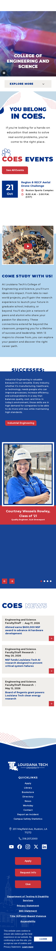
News (28, 801)
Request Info (28, 872)
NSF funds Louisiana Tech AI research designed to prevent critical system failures (23, 663)
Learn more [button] (27, 947)
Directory (28, 796)
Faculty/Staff (13, 623)
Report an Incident (28, 814)
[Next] (12, 581)
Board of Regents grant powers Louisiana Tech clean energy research (24, 695)
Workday (28, 805)
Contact (28, 810)
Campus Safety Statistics (28, 819)
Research (28, 652)
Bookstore (28, 792)
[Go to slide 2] (44, 581)
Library (28, 788)
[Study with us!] (28, 245)
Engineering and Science (20, 619)
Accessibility (28, 921)
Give (28, 884)
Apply (28, 783)
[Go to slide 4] (50, 581)
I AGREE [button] (43, 939)
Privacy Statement (28, 905)
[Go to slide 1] (41, 581)
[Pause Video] (4, 74)
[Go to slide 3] (47, 581)
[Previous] (4, 581)
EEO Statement (28, 911)
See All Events (15, 170)
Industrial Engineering (20, 423)
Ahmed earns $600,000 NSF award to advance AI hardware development (24, 630)
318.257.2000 (30, 838)
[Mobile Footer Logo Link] (28, 764)
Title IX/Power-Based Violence (28, 916)
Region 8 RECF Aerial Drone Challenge (35, 184)
